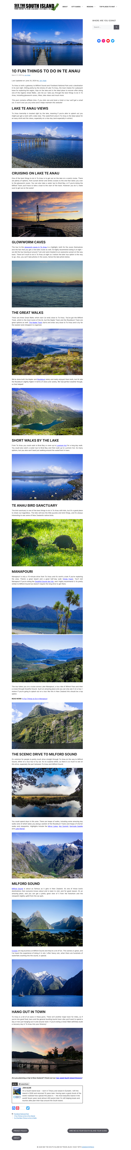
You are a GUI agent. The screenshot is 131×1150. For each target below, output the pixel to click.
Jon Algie (42, 81)
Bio (15, 1084)
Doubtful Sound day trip (44, 581)
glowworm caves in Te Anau (35, 247)
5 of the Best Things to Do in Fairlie (25, 1118)
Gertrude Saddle (76, 826)
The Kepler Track (35, 322)
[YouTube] (108, 41)
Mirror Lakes (53, 826)
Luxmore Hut (62, 445)
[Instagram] (19, 1097)
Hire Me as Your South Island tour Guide (88, 1131)
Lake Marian (20, 829)
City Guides (76, 7)
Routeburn (41, 379)
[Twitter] (14, 1097)
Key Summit (63, 826)
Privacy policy (20, 1131)
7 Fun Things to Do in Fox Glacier (24, 1116)
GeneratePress (88, 1147)
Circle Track (68, 579)
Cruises (15, 951)
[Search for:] (103, 27)
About (65, 7)
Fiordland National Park (21, 1114)
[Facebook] (17, 1097)
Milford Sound (17, 889)
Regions (90, 7)
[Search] (116, 27)
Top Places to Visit (107, 7)
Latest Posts (24, 1084)
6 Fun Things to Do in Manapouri (34, 699)
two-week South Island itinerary (69, 1078)
